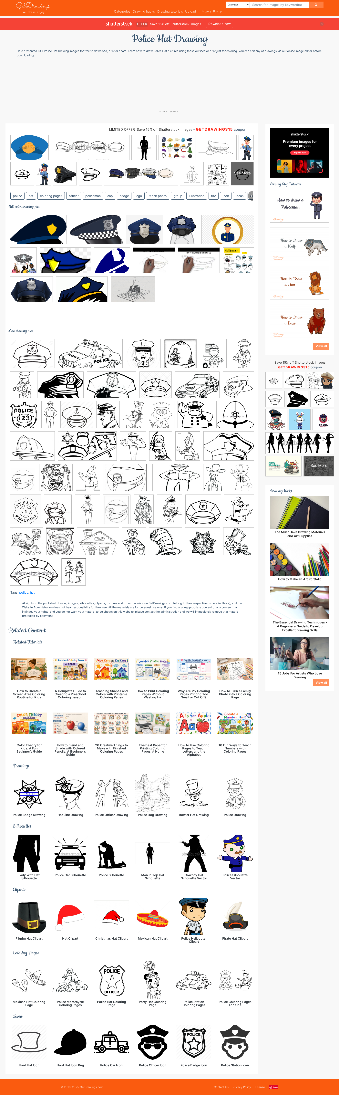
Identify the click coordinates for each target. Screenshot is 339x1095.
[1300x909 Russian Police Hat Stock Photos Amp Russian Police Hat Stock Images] (133, 292)
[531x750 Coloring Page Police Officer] (108, 417)
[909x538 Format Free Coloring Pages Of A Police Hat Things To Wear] (87, 449)
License (260, 1087)
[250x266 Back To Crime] (180, 356)
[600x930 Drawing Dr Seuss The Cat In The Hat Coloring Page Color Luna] (133, 417)
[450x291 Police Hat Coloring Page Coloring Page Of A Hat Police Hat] (111, 387)
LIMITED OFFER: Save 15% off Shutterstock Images (150, 129)
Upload (190, 11)
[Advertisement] (171, 83)
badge (124, 196)
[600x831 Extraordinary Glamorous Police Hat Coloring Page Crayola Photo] (134, 544)
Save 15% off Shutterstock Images (299, 362)
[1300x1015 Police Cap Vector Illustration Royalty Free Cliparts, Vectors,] (32, 356)
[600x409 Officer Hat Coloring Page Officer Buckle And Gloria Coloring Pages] (229, 449)
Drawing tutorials (170, 11)
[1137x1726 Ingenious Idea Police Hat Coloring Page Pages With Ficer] (160, 449)
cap (110, 196)
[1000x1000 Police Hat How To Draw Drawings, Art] (238, 263)
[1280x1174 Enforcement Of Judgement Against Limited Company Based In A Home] (195, 417)
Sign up (217, 11)
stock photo (158, 196)
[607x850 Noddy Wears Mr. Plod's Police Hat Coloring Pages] (188, 449)
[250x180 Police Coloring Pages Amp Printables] (126, 480)
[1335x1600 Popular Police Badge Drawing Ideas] (60, 544)
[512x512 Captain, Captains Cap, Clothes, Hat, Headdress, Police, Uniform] (77, 417)
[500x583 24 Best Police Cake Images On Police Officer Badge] (24, 417)
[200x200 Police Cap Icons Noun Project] (203, 512)
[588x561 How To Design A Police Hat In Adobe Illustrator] (144, 232)
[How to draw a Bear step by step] (299, 321)
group (177, 196)
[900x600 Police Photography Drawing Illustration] (228, 232)
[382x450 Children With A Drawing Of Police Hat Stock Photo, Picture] (23, 263)
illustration (196, 196)
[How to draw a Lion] (299, 282)
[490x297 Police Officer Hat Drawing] (81, 292)
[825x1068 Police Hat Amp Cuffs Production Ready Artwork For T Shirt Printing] (57, 512)
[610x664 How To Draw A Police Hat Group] (182, 232)
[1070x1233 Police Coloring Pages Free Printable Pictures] (239, 512)
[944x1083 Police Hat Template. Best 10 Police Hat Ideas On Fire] (25, 512)
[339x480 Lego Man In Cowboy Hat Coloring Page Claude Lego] (242, 356)
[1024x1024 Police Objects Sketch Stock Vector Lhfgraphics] (26, 544)
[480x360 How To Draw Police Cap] (154, 263)
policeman (93, 196)
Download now (219, 24)
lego (139, 196)
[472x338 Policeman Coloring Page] (197, 387)
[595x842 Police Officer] (87, 512)
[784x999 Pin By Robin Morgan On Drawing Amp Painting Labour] (23, 480)
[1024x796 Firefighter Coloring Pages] (32, 449)
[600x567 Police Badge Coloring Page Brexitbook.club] (202, 544)
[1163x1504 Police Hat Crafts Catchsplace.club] (241, 480)
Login (205, 11)
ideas (239, 196)
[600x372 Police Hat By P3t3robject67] (38, 232)
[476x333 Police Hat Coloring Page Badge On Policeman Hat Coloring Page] (176, 480)
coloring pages (51, 196)
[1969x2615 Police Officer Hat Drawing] (74, 574)
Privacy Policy (242, 1087)
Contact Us (221, 1087)
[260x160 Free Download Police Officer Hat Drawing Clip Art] (65, 263)
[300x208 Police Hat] (60, 387)
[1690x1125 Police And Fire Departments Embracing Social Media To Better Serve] (96, 232)
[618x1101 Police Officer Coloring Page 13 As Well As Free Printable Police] (143, 512)
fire (213, 196)
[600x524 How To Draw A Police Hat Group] (112, 263)
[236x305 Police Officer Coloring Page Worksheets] (116, 512)
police (17, 196)
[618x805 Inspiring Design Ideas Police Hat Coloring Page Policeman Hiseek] (213, 356)
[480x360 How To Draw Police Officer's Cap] (199, 263)
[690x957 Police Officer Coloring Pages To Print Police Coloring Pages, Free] (169, 512)
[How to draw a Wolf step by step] (299, 244)
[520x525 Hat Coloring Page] (165, 544)
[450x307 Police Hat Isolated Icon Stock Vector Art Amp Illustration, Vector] (34, 574)
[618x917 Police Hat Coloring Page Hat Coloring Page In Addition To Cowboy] (214, 480)
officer (74, 196)
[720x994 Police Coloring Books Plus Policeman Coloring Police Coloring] (88, 480)
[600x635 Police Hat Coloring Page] (238, 544)
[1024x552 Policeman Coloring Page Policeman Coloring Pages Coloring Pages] (90, 356)
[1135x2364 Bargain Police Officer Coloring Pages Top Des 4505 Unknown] (49, 417)
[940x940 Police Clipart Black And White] (143, 356)
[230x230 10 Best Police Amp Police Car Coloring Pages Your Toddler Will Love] (238, 387)
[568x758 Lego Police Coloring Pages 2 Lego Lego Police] (22, 387)
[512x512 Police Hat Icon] (155, 387)
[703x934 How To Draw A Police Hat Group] (133, 449)
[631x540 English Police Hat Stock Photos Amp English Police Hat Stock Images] (235, 417)
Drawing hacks (144, 11)
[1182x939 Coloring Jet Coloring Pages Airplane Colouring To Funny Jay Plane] (98, 544)
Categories (122, 11)
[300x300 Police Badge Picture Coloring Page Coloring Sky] (55, 480)
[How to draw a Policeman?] (299, 205)
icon (226, 196)
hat (31, 196)
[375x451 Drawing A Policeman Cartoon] (160, 417)
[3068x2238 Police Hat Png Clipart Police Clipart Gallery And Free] (31, 292)
